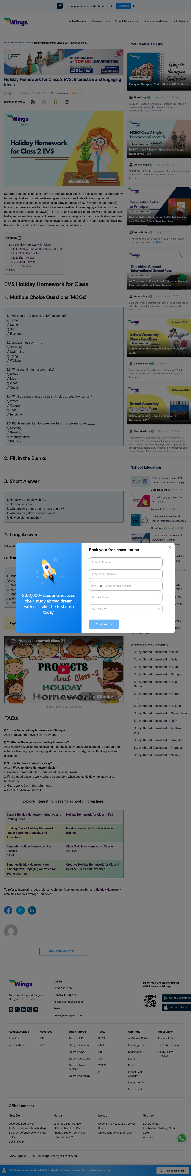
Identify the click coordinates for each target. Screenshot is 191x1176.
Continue (102, 624)
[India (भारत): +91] (93, 585)
